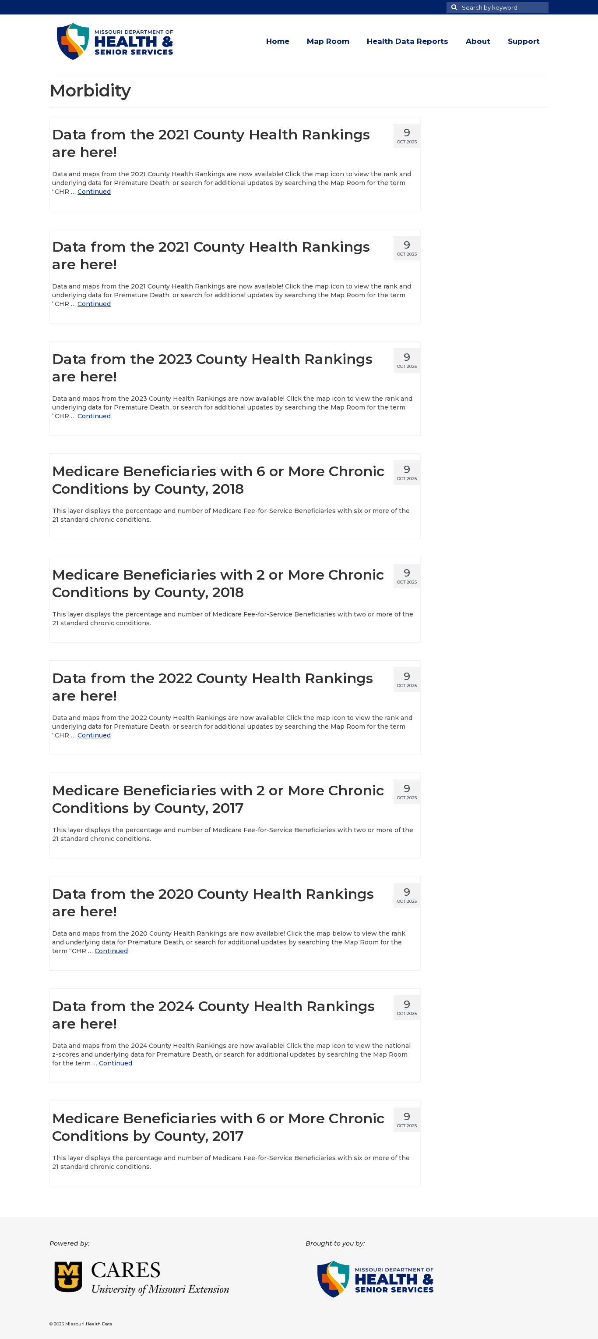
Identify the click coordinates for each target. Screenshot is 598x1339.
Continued (94, 192)
